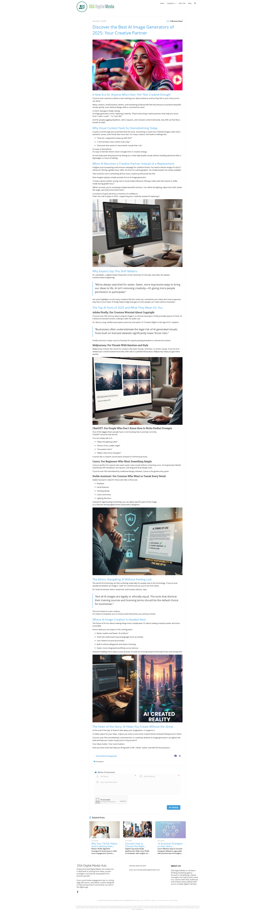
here (142, 909)
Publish (174, 807)
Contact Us (154, 900)
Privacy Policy (173, 900)
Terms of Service (163, 900)
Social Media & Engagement (106, 756)
